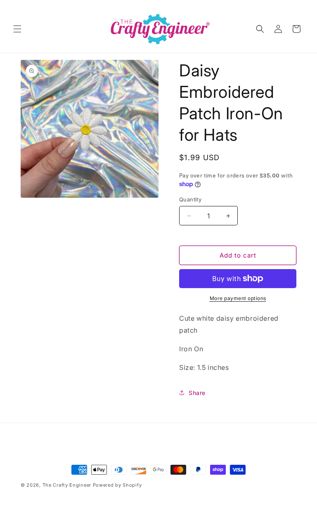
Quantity (190, 199)
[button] (17, 29)
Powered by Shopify (117, 485)
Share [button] (197, 392)
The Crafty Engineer (67, 485)
